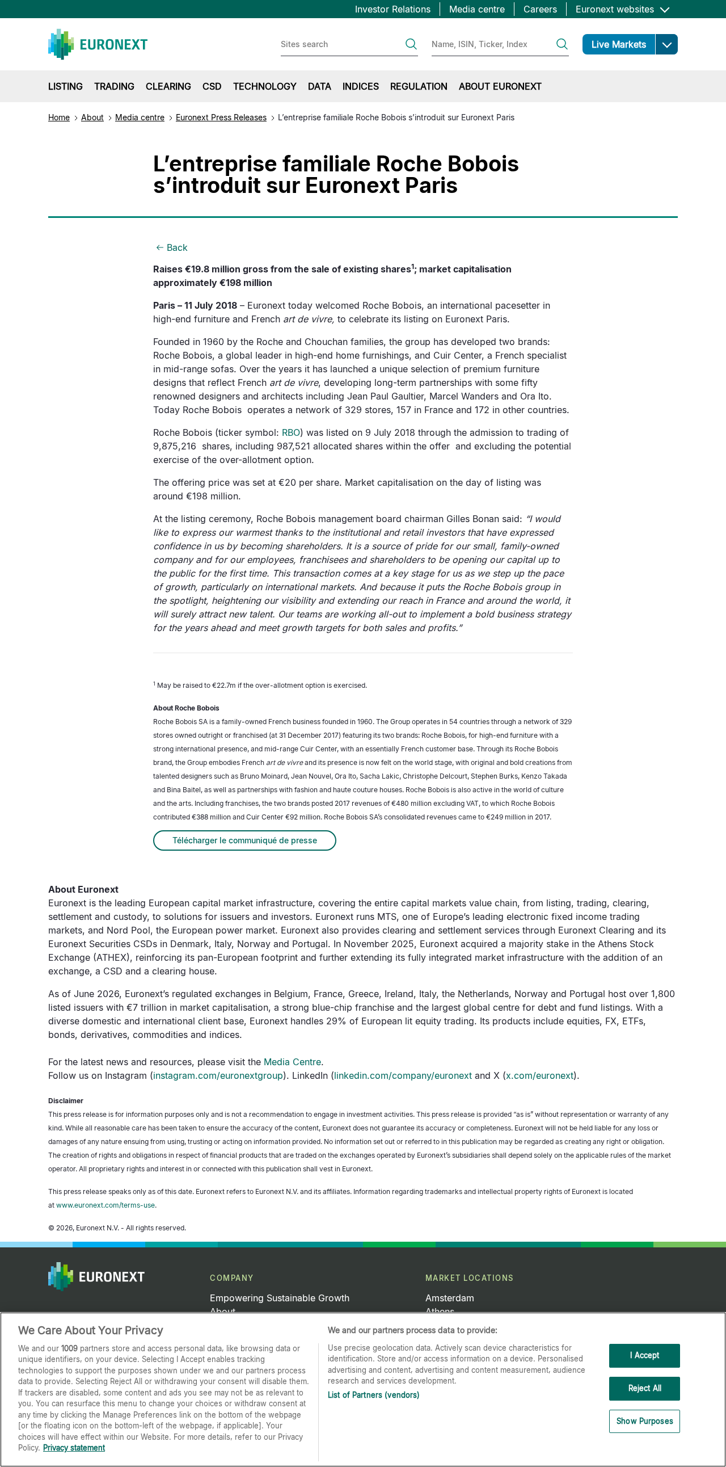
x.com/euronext (539, 1075)
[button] (666, 44)
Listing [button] (65, 86)
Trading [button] (114, 86)
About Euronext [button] (500, 86)
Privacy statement (74, 1447)
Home (59, 117)
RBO (291, 432)
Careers (540, 9)
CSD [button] (212, 86)
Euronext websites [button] (616, 9)
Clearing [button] (168, 86)
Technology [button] (265, 86)
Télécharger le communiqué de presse (244, 840)
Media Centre (292, 1061)
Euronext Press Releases (221, 117)
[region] (363, 1389)
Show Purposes (645, 1421)
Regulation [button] (419, 86)
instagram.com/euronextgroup (218, 1075)
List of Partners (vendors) (374, 1394)
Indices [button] (361, 86)
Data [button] (319, 86)
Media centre (477, 9)
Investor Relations (392, 9)
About (92, 117)
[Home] (97, 44)
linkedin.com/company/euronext (403, 1075)
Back (177, 247)
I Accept (644, 1355)
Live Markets (619, 44)
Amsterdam (449, 1298)
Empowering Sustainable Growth (279, 1298)
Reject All (644, 1388)
